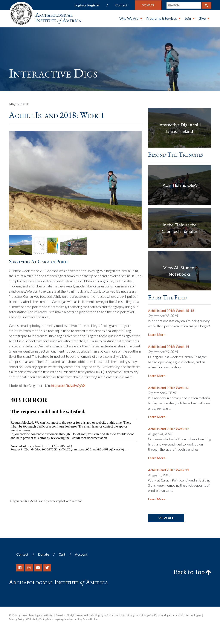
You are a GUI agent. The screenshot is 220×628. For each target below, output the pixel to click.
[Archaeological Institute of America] (21, 13)
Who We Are (128, 18)
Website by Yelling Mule (39, 619)
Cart (62, 554)
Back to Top (190, 572)
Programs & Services (161, 18)
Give (202, 18)
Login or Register (87, 5)
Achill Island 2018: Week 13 (168, 388)
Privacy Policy (16, 619)
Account (81, 554)
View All (166, 518)
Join (188, 18)
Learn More (156, 334)
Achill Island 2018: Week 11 (168, 470)
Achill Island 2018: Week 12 (168, 429)
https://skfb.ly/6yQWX (68, 385)
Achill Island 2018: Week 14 (168, 346)
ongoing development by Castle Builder (76, 619)
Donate (148, 5)
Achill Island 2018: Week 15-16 (171, 310)
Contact (121, 5)
